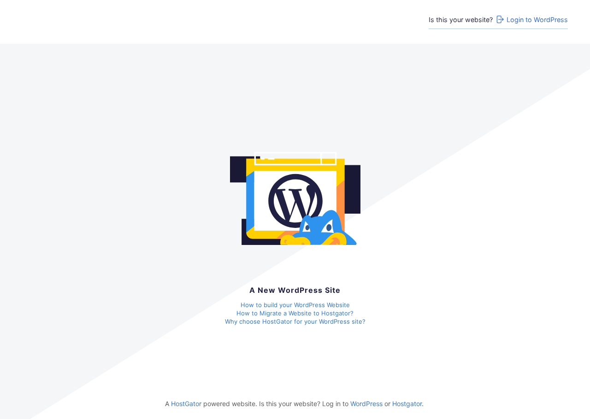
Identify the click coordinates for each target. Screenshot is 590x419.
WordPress (366, 403)
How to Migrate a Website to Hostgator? (295, 313)
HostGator (186, 403)
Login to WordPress (537, 19)
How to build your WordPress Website (295, 304)
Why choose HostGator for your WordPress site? (295, 321)
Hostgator (407, 403)
